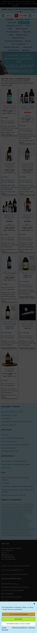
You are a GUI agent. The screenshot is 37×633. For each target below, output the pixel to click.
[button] (34, 604)
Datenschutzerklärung (19, 627)
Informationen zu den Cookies (18, 624)
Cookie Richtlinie (5, 628)
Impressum (31, 627)
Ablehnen (18, 619)
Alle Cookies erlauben (18, 614)
